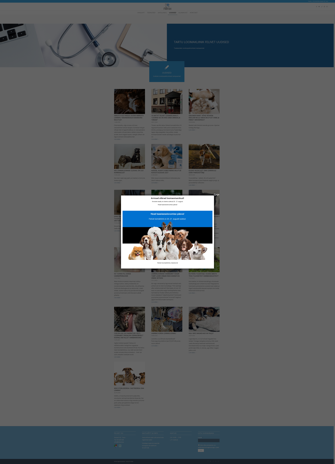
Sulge (215, 194)
